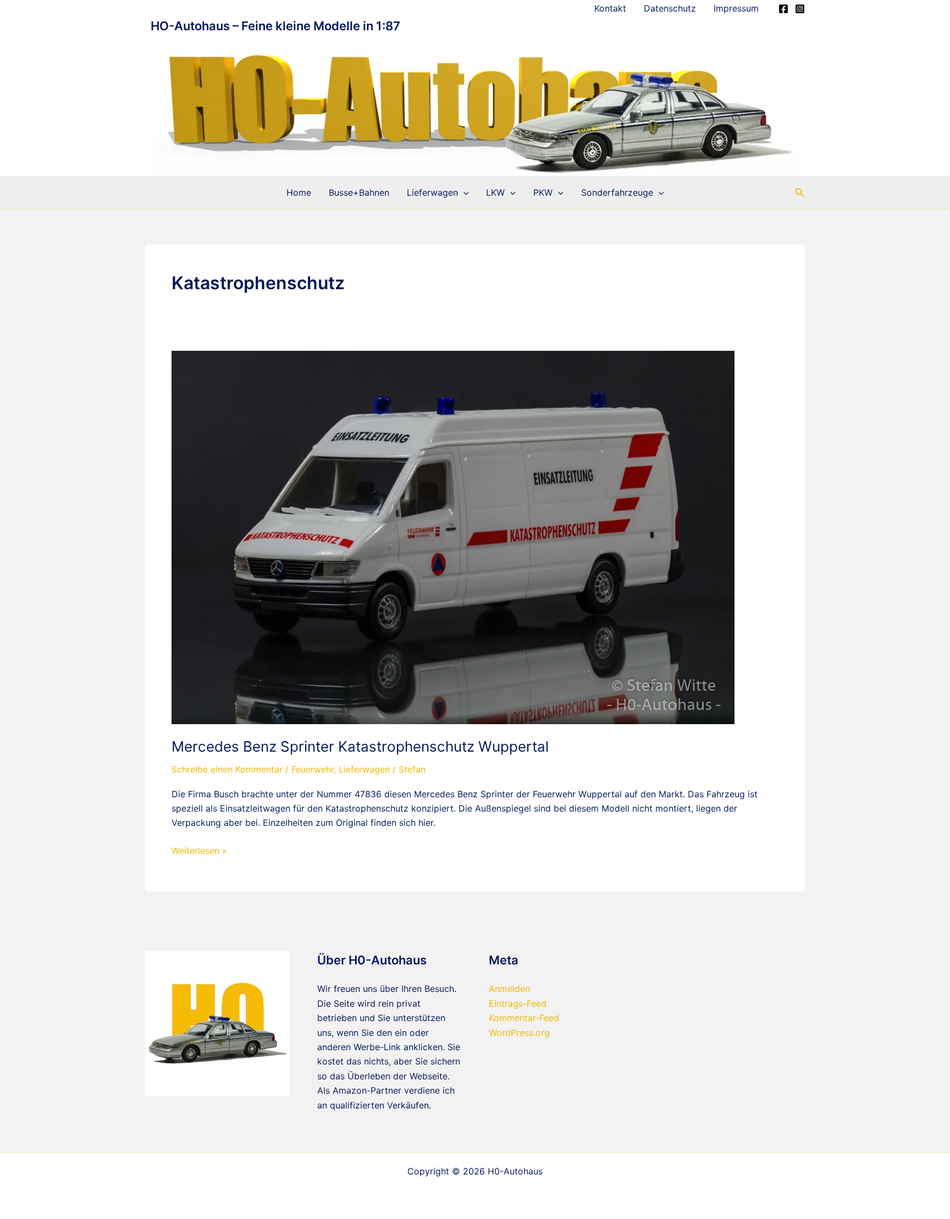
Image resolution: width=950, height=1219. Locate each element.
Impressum (736, 8)
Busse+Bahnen (359, 192)
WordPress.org (519, 1032)
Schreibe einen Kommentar (227, 769)
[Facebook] (783, 9)
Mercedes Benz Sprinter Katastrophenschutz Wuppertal (360, 746)
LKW (495, 192)
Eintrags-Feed (517, 1003)
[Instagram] (800, 9)
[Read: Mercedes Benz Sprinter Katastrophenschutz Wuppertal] (453, 536)
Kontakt (610, 8)
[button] (463, 192)
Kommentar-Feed (524, 1017)
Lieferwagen (432, 192)
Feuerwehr (312, 769)
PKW (543, 192)
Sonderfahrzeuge (617, 192)
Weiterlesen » (199, 851)
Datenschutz (670, 8)
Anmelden (509, 988)
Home (298, 192)
